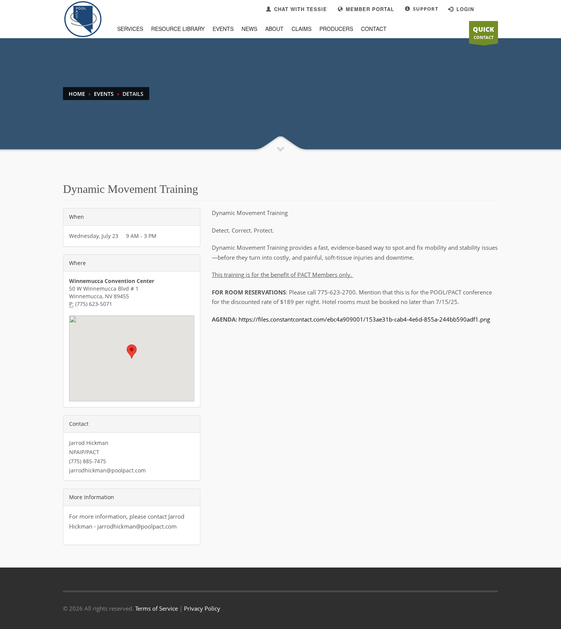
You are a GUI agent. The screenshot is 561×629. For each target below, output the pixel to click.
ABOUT (274, 28)
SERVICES (130, 28)
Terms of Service (156, 608)
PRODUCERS (336, 28)
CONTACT (483, 32)
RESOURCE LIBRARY (178, 28)
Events (104, 93)
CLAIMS (301, 28)
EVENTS (223, 28)
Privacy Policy (202, 608)
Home (77, 93)
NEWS (249, 28)
